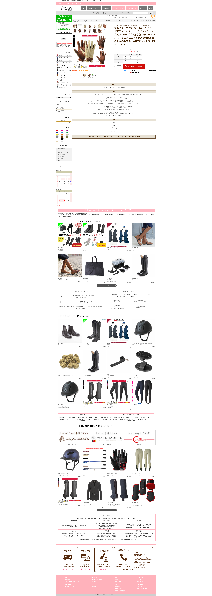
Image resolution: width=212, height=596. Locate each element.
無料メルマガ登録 (97, 579)
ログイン (131, 17)
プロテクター (141, 582)
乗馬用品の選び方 (61, 156)
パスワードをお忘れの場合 (141, 17)
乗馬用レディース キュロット (111, 13)
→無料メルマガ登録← (118, 8)
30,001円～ (58, 111)
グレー (58, 136)
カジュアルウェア (142, 588)
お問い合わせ (106, 8)
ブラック (64, 138)
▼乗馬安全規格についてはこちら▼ (74, 537)
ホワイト (59, 138)
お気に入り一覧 (116, 17)
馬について (118, 584)
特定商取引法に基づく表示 (63, 152)
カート (150, 8)
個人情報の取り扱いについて (63, 154)
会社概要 (67, 579)
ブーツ (139, 579)
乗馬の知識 (118, 582)
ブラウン (64, 136)
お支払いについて (70, 586)
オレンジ (64, 134)
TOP (83, 8)
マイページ (143, 8)
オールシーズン (64, 120)
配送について (68, 584)
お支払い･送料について (94, 8)
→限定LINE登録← (132, 8)
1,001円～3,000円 (60, 105)
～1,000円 (58, 104)
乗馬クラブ (95, 586)
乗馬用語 (117, 586)
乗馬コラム (118, 579)
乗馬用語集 (118, 588)
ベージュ (69, 134)
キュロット (140, 584)
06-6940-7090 (128, 569)
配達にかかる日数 (61, 148)
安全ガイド (60, 160)
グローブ (81, 20)
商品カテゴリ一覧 (75, 20)
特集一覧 (117, 577)
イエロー (59, 134)
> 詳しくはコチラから (67, 569)
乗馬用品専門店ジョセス (104, 594)
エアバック (123, 13)
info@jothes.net (142, 567)
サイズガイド (60, 158)
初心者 (130, 13)
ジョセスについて (61, 150)
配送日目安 (95, 577)
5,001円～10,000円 (60, 108)
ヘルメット (140, 577)
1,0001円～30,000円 (60, 110)
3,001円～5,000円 (60, 107)
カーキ (69, 136)
